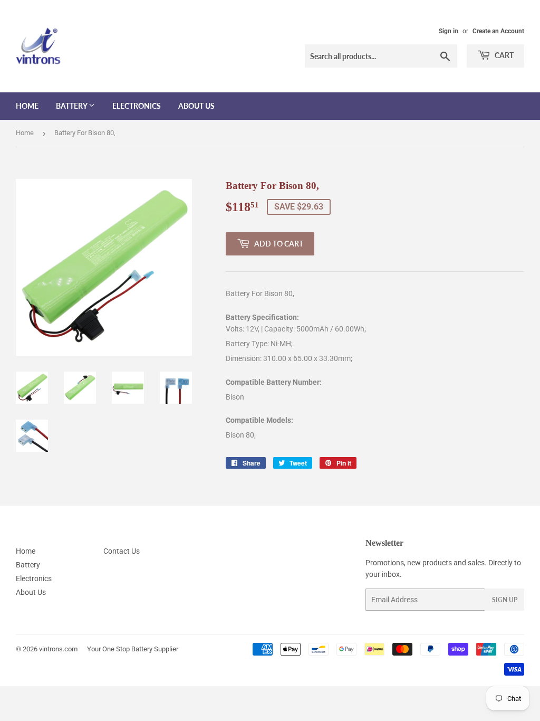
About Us (196, 105)
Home (27, 105)
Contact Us (121, 551)
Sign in (448, 31)
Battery (72, 105)
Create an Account (498, 31)
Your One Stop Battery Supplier (132, 649)
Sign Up (504, 600)
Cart (503, 55)
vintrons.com (58, 649)
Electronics (136, 105)
